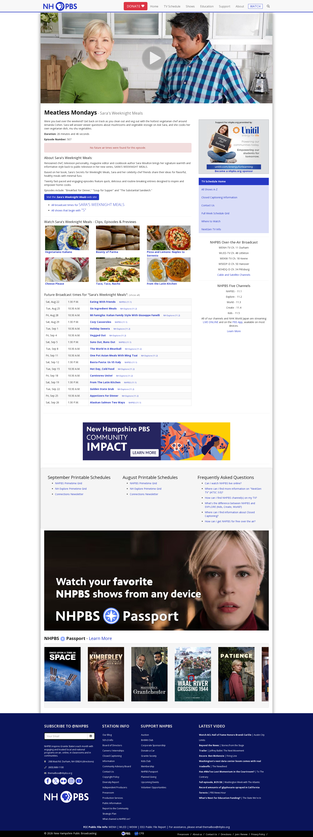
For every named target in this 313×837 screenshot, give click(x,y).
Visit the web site (72, 197)
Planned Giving (148, 776)
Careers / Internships (113, 750)
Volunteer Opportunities (153, 787)
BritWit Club (147, 740)
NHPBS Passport (149, 771)
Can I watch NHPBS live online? (223, 483)
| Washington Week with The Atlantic (229, 782)
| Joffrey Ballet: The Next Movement (221, 750)
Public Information (112, 803)
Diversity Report (111, 782)
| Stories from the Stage (221, 745)
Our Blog (107, 734)
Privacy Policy (258, 834)
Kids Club (146, 761)
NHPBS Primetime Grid (68, 483)
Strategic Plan (109, 813)
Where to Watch (210, 221)
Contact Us (207, 205)
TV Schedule (172, 6)
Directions (226, 834)
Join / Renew (241, 834)
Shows (190, 6)
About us (197, 834)
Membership (147, 766)
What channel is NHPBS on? (116, 819)
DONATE (134, 6)
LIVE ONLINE (210, 322)
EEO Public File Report (153, 827)
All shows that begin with (68, 210)
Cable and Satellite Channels (233, 274)
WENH (112, 827)
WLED (122, 827)
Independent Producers (115, 787)
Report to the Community (115, 808)
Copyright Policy (111, 776)
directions (88, 761)
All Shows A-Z (209, 189)
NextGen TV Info (211, 229)
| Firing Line (218, 755)
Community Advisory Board (117, 766)
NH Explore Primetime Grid (71, 488)
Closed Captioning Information (219, 197)
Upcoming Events (150, 782)
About (240, 6)
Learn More (234, 331)
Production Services (113, 797)
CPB (141, 833)
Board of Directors (112, 745)
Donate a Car (148, 750)
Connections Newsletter (69, 494)
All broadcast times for (87, 205)
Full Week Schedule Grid (215, 213)
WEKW (133, 827)
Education (207, 6)
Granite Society (148, 755)
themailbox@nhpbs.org (60, 773)
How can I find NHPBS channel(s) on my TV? (231, 497)
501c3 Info (108, 740)
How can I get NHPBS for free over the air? (230, 521)
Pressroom (108, 792)
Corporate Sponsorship (153, 745)
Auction (145, 734)
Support (224, 6)
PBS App (237, 322)
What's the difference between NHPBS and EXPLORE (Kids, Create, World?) (230, 505)
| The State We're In (230, 797)
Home (154, 6)
